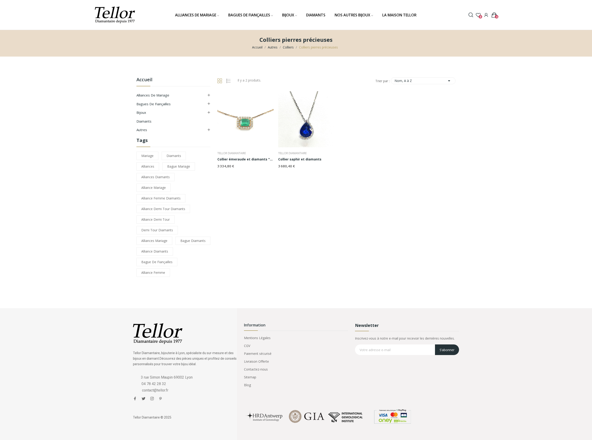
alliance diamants (154, 251)
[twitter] (143, 399)
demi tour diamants (157, 230)
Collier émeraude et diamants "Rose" (245, 159)
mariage (147, 156)
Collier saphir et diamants (299, 159)
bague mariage (178, 166)
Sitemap (250, 377)
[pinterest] (161, 399)
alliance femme (153, 272)
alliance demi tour (155, 219)
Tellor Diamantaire (231, 153)
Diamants (143, 121)
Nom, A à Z (423, 81)
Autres (141, 129)
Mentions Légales (257, 338)
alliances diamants (155, 177)
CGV (247, 346)
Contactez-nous (256, 369)
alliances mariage (154, 240)
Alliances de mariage (152, 95)
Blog (247, 385)
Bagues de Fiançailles (153, 104)
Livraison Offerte (256, 361)
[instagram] (152, 399)
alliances (147, 166)
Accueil (144, 80)
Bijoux (141, 112)
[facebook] (135, 399)
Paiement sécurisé (257, 353)
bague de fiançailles (157, 262)
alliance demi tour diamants (163, 209)
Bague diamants (193, 240)
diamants (173, 156)
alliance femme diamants (161, 198)
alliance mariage (153, 187)
